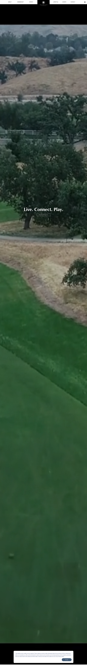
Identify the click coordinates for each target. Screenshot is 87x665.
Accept (66, 659)
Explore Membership (43, 214)
